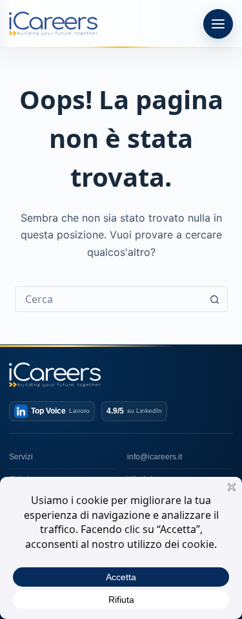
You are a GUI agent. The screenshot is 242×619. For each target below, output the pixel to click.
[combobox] (109, 299)
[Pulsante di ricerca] (215, 299)
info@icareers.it (154, 456)
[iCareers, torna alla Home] (53, 23)
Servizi (21, 456)
